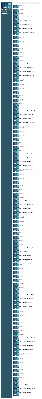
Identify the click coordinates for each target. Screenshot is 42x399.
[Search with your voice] (30, 0)
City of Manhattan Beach (21, 5)
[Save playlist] (7, 13)
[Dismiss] (40, 3)
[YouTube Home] (4, 1)
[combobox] (20, 0)
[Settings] (37, 0)
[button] (6, 6)
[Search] (29, 0)
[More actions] (10, 13)
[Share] (9, 13)
